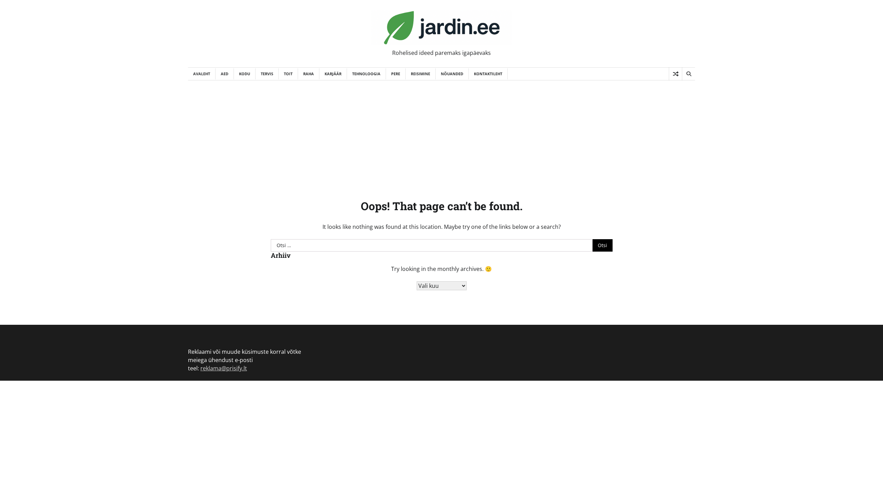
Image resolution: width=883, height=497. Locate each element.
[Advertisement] (441, 132)
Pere (395, 73)
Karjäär (333, 73)
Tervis (267, 73)
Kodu (244, 73)
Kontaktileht (488, 73)
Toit (288, 73)
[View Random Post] (675, 73)
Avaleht (201, 73)
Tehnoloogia (366, 73)
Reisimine (420, 73)
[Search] (688, 73)
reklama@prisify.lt (223, 368)
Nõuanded (452, 73)
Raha (308, 73)
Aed (224, 73)
